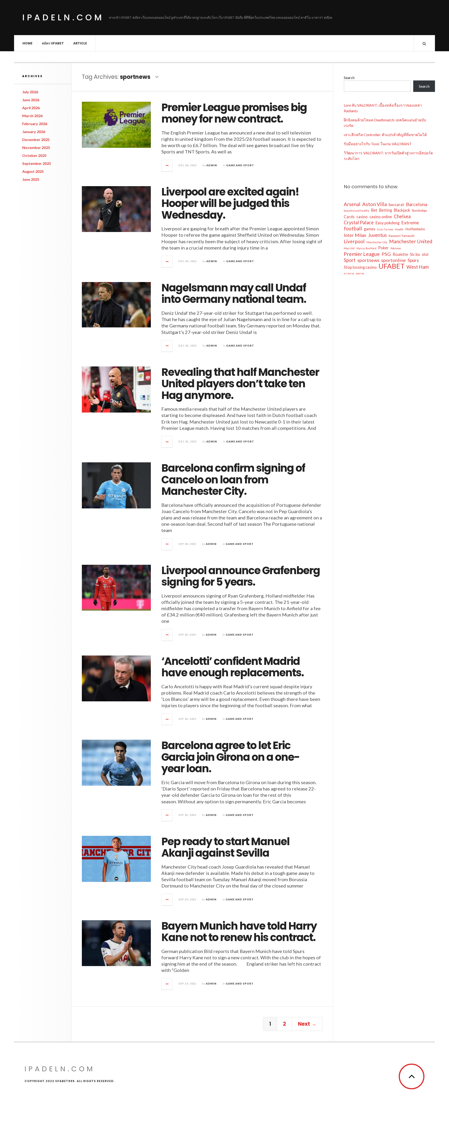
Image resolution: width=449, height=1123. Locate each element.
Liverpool (354, 241)
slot (425, 254)
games (369, 229)
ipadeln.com (63, 17)
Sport (349, 260)
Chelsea (402, 216)
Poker (383, 248)
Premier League (362, 254)
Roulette (400, 254)
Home (27, 43)
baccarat (396, 204)
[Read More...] (167, 165)
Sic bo (415, 254)
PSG (386, 254)
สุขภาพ (360, 273)
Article (80, 43)
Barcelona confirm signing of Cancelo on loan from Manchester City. (233, 480)
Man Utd (349, 248)
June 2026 (30, 100)
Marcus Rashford (366, 248)
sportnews (368, 260)
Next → (307, 1024)
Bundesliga (419, 210)
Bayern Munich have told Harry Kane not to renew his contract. (239, 932)
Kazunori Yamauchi (401, 236)
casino (362, 216)
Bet (374, 210)
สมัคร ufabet (53, 43)
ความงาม (349, 273)
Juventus (377, 235)
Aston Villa (374, 204)
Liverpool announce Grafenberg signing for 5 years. (240, 576)
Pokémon (396, 248)
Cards (349, 216)
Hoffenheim (415, 229)
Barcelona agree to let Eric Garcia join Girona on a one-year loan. (230, 757)
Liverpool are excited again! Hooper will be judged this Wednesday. (230, 203)
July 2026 (30, 92)
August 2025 (33, 171)
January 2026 (33, 131)
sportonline (393, 260)
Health (399, 229)
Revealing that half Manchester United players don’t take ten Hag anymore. (240, 384)
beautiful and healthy (356, 210)
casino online (380, 216)
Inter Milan (355, 235)
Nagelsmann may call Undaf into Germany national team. (233, 293)
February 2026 (34, 123)
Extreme (410, 222)
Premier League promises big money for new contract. (234, 113)
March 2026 (32, 115)
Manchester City (376, 242)
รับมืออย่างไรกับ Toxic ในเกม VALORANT (378, 143)
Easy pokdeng (387, 223)
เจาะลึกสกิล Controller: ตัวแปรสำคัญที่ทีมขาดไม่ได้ (385, 134)
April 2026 (31, 107)
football (353, 228)
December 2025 (36, 139)
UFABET (392, 266)
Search (349, 77)
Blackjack (402, 210)
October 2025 (34, 155)
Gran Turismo (385, 229)
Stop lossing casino (360, 267)
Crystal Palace (359, 222)
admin (211, 165)
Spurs (413, 260)
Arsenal (352, 204)
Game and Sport (240, 165)
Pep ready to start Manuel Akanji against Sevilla (225, 847)
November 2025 (36, 147)
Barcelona (416, 204)
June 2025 (30, 179)
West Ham (417, 267)
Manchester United (410, 241)
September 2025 (36, 163)
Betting (385, 210)
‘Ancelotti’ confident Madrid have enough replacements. (232, 667)
